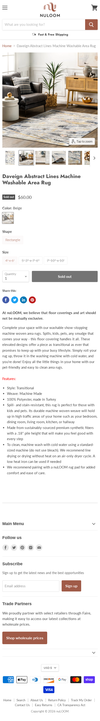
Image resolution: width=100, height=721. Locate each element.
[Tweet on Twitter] (14, 299)
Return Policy (57, 700)
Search (21, 700)
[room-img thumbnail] (26, 157)
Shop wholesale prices (24, 638)
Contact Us (22, 705)
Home (7, 46)
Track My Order (81, 700)
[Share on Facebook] (5, 299)
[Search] (91, 24)
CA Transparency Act (71, 705)
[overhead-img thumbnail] (10, 157)
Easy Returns (43, 705)
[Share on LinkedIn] (23, 299)
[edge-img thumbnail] (75, 157)
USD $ (48, 667)
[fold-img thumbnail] (58, 157)
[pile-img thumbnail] (42, 157)
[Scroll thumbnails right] (93, 158)
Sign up (71, 586)
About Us (36, 700)
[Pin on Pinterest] (32, 299)
